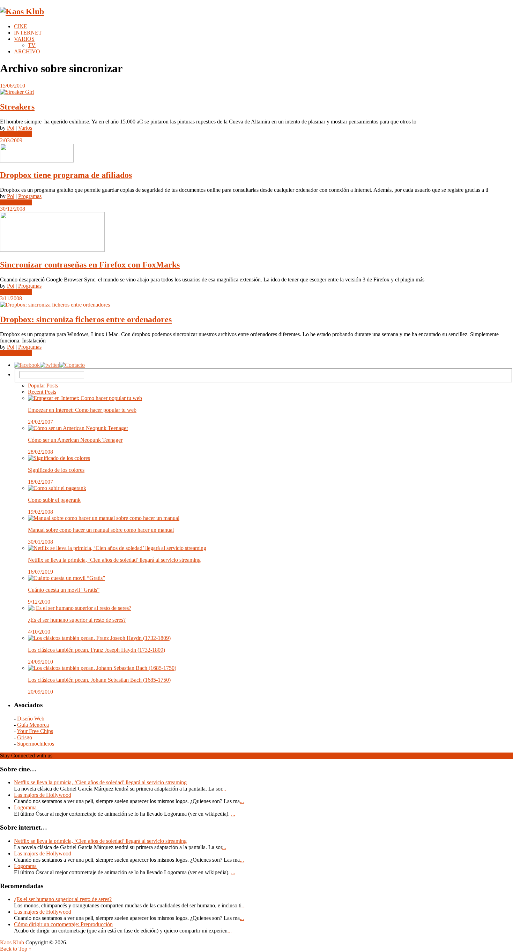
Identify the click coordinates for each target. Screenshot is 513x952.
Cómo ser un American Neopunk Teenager (75, 440)
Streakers (17, 106)
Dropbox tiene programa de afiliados (66, 175)
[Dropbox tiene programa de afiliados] (256, 154)
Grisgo (24, 737)
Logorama (25, 807)
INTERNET (28, 33)
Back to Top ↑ (15, 949)
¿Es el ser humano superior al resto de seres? (77, 620)
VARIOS (24, 39)
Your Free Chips (35, 731)
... (224, 789)
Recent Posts (42, 392)
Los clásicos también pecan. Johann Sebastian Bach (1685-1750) (99, 680)
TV (32, 45)
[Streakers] (256, 92)
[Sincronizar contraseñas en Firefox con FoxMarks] (256, 232)
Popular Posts (43, 385)
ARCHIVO (27, 51)
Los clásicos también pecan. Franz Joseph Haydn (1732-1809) (96, 650)
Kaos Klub (12, 942)
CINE (20, 26)
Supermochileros (35, 744)
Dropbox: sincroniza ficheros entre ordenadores (86, 319)
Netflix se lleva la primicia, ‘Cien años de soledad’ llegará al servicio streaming (114, 560)
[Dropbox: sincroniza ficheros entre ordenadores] (256, 305)
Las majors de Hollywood (42, 795)
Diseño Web (30, 718)
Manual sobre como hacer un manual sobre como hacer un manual (101, 530)
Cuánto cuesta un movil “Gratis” (63, 590)
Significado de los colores (56, 470)
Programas (30, 196)
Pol (10, 128)
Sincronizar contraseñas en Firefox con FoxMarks (90, 264)
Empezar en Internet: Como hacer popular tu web (82, 410)
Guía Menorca (33, 725)
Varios (25, 128)
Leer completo (16, 134)
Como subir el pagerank (54, 500)
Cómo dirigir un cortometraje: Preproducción (63, 924)
